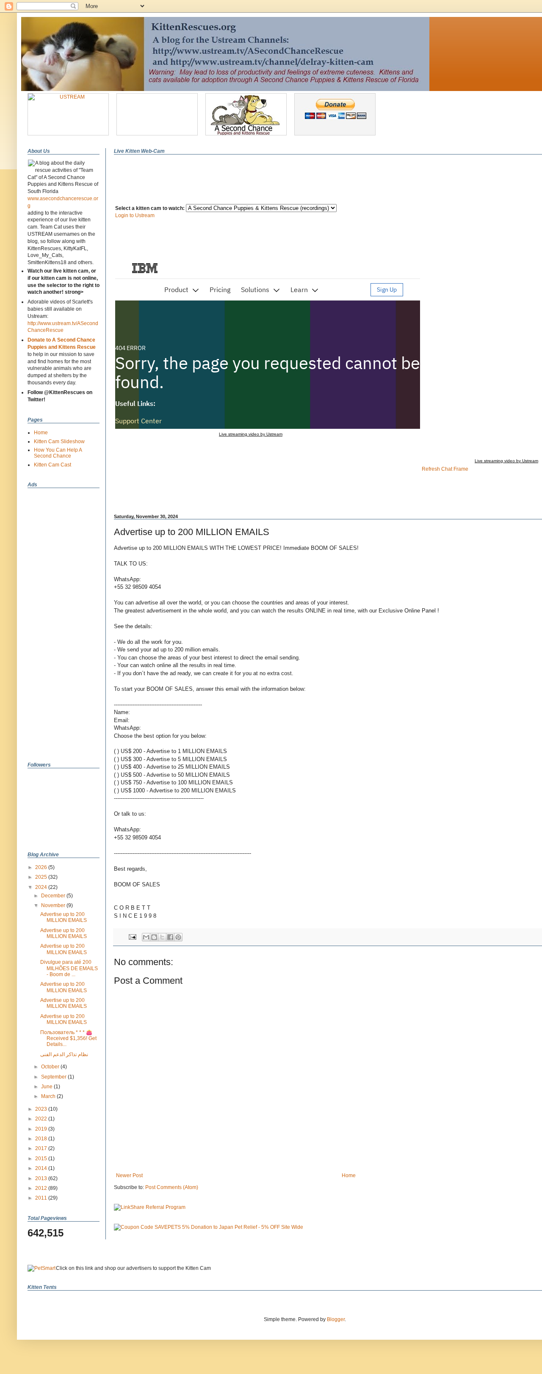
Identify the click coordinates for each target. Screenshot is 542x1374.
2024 (41, 887)
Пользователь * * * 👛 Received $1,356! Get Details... (68, 1038)
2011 (41, 1198)
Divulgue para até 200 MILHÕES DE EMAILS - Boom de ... (69, 968)
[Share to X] (162, 937)
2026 (41, 867)
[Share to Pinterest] (178, 937)
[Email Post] (132, 936)
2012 (41, 1188)
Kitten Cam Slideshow (59, 441)
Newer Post (129, 1175)
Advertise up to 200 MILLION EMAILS (63, 917)
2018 (41, 1139)
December (53, 896)
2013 (41, 1178)
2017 (41, 1148)
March (49, 1096)
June (47, 1087)
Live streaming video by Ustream (250, 434)
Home (349, 1175)
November (53, 905)
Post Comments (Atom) (171, 1187)
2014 (41, 1168)
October (51, 1067)
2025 (41, 877)
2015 (41, 1159)
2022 (41, 1119)
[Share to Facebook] (170, 937)
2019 (41, 1129)
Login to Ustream (135, 215)
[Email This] (146, 937)
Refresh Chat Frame (445, 469)
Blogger (336, 1319)
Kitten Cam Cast (52, 465)
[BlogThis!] (154, 937)
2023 (41, 1109)
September (54, 1077)
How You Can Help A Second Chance (58, 453)
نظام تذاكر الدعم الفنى (64, 1054)
